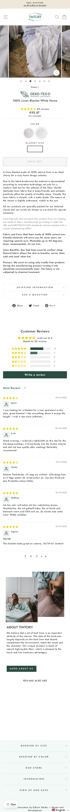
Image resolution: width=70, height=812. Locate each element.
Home (34, 87)
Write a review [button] (35, 375)
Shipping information (35, 287)
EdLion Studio (40, 807)
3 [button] (37, 556)
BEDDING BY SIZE (34, 745)
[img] (10, 398)
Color (35, 124)
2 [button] (31, 556)
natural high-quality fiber (20, 649)
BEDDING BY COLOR (34, 756)
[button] (29, 109)
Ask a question (35, 294)
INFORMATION (34, 778)
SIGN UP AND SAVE (34, 790)
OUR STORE (34, 767)
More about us (21, 668)
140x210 (35, 149)
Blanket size (35, 143)
